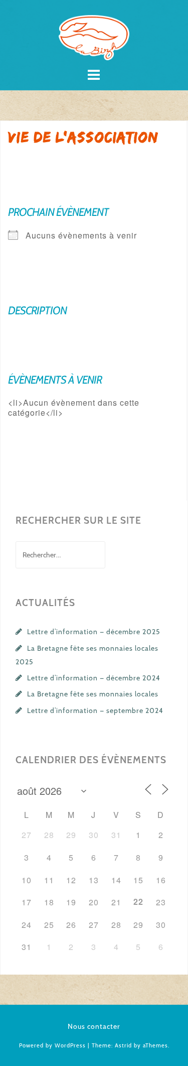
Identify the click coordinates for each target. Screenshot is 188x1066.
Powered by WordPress (52, 1045)
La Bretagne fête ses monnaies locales (92, 693)
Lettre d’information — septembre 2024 (95, 710)
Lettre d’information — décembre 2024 (93, 677)
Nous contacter (94, 1026)
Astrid (123, 1045)
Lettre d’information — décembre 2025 (93, 631)
